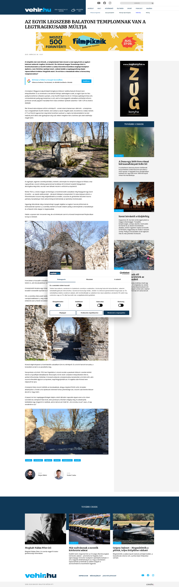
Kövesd (57, 460)
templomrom (67, 460)
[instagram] (110, 3)
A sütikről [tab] (117, 279)
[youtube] (98, 3)
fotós (68, 473)
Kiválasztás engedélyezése (89, 312)
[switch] (79, 305)
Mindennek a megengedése (116, 312)
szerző (40, 473)
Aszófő (77, 460)
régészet (48, 460)
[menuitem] (91, 8)
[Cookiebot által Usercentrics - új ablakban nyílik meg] (121, 273)
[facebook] (104, 3)
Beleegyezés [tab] (61, 279)
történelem (38, 460)
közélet (28, 460)
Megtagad (62, 312)
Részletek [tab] (89, 279)
